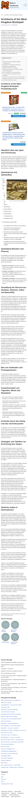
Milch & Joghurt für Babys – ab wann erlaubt (11, 765)
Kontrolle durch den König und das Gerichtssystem (14, 76)
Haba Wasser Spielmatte (6, 791)
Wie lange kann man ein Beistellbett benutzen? (11, 718)
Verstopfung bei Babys (6, 755)
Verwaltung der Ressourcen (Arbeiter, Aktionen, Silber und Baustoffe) (13, 70)
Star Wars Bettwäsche (14, 794)
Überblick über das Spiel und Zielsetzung (11, 64)
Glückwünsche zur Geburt (7, 732)
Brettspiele (3, 779)
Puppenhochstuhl (5, 793)
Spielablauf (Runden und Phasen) (10, 67)
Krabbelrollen (4, 794)
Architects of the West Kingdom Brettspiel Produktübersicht (12, 62)
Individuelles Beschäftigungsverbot (8, 751)
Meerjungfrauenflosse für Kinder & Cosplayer (11, 714)
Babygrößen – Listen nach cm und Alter (9, 728)
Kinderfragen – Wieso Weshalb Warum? (10, 723)
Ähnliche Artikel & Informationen (10, 80)
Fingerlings (13, 793)
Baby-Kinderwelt (6, 25)
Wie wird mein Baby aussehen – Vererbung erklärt (12, 739)
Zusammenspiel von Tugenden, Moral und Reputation (12, 74)
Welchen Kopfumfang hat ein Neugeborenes (11, 700)
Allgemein (3, 774)
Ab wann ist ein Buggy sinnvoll (7, 748)
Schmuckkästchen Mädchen (7, 744)
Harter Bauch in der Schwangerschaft (9, 753)
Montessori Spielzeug (6, 760)
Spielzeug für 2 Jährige (6, 702)
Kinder (2, 781)
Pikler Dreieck (4, 762)
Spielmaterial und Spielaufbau (9, 66)
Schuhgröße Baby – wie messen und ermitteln (11, 704)
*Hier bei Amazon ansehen (19, 116)
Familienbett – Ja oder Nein (7, 668)
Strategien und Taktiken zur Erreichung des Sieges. (14, 78)
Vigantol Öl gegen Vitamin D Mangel (9, 716)
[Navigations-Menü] (25, 5)
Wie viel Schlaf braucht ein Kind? (8, 673)
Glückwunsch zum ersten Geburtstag (9, 709)
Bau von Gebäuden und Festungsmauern (12, 72)
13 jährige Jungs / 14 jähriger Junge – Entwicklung (12, 767)
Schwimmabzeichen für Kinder (8, 711)
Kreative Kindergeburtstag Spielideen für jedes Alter (12, 662)
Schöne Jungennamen (6, 721)
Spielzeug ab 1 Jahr (5, 707)
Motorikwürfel (21, 793)
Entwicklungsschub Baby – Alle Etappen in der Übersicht (13, 730)
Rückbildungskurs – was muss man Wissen (11, 737)
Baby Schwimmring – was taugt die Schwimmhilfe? (12, 741)
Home (2, 14)
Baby (2, 776)
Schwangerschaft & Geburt (7, 783)
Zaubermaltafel (17, 791)
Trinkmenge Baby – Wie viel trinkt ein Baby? (11, 725)
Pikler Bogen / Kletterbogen (7, 758)
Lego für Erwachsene (15, 796)
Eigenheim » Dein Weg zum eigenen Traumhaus (11, 671)
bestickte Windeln (5, 796)
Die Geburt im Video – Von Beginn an (9, 735)
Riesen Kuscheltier (5, 746)
